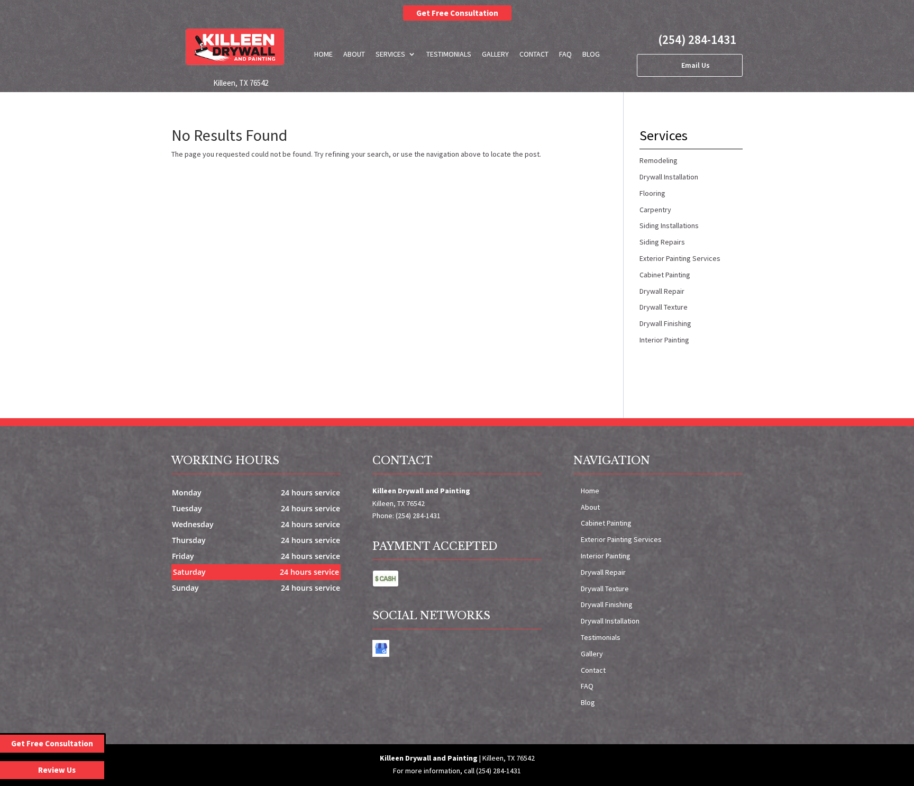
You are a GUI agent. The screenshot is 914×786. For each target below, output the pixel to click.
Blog (591, 54)
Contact (534, 54)
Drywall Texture (605, 588)
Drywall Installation (610, 621)
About (354, 54)
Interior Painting (605, 556)
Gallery (495, 54)
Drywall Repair (603, 572)
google (380, 648)
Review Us (57, 770)
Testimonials (448, 54)
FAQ (565, 54)
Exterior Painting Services (621, 539)
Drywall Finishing (607, 604)
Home (323, 54)
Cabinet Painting (606, 523)
